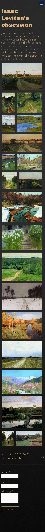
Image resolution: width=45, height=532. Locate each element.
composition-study (13, 458)
